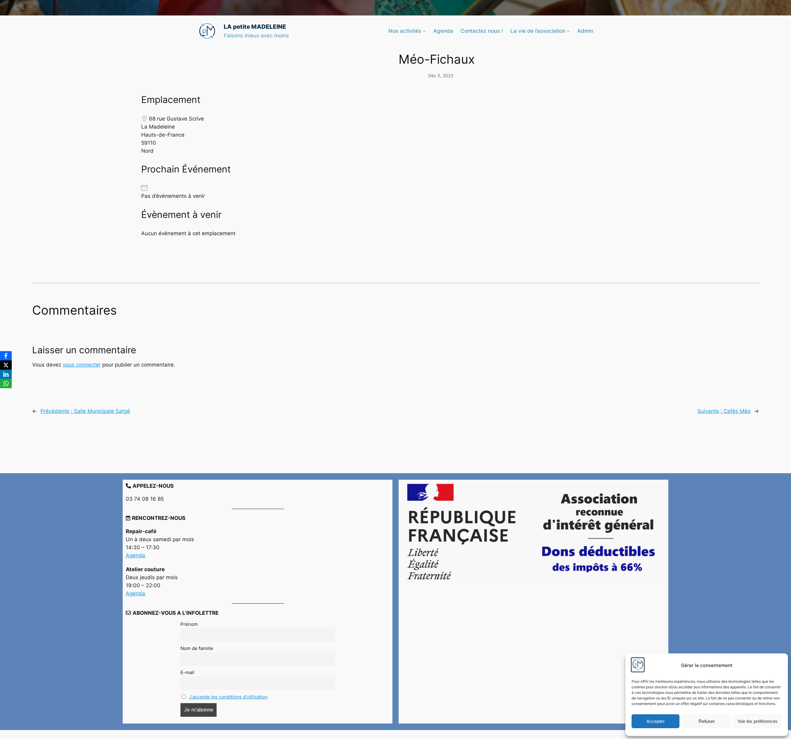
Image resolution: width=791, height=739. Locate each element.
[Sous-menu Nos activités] (424, 30)
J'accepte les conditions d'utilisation (228, 697)
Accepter (655, 721)
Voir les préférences (758, 721)
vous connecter (82, 365)
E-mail (187, 672)
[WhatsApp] (6, 383)
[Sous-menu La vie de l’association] (568, 30)
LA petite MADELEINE (255, 26)
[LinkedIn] (6, 374)
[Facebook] (6, 355)
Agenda (135, 555)
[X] (6, 365)
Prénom (189, 624)
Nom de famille (196, 648)
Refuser (707, 721)
